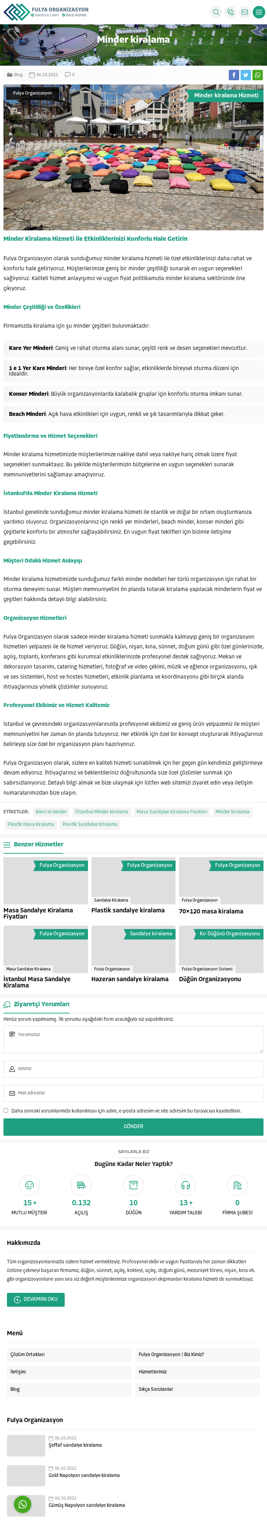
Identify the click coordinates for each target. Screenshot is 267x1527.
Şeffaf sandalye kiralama (75, 1445)
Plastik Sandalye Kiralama (90, 824)
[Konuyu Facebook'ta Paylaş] (234, 75)
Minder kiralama (233, 812)
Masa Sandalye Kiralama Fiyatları (172, 812)
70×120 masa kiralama (211, 912)
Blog (146, 52)
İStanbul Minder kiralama (101, 812)
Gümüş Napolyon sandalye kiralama (87, 1505)
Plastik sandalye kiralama (128, 911)
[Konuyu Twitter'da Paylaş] (246, 75)
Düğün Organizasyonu (210, 980)
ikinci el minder (51, 812)
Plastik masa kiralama (31, 824)
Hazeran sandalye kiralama (130, 980)
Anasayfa (126, 52)
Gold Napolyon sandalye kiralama (84, 1475)
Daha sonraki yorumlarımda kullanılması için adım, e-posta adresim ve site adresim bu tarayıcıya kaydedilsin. (126, 1111)
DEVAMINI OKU (41, 1299)
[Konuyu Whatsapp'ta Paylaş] (257, 75)
